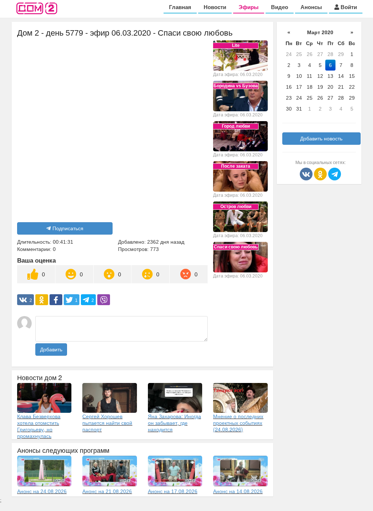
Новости (215, 7)
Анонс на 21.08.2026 (107, 491)
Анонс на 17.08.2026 (172, 491)
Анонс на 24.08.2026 (42, 491)
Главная (180, 7)
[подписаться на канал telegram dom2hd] (334, 173)
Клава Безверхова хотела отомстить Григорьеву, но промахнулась (38, 425)
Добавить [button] (51, 349)
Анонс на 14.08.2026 (238, 491)
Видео (279, 7)
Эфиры (249, 7)
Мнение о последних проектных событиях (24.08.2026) (238, 422)
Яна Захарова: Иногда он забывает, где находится (174, 422)
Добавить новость (321, 138)
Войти (348, 7)
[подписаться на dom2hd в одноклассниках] (321, 173)
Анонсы (311, 7)
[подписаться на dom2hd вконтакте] (307, 173)
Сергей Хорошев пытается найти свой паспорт (107, 422)
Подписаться (67, 228)
